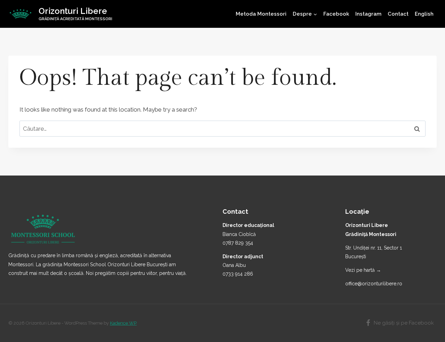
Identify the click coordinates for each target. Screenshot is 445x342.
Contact (398, 14)
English (424, 14)
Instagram (368, 14)
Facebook (336, 14)
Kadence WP (123, 323)
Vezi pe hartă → (363, 270)
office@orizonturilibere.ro (373, 283)
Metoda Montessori (261, 14)
